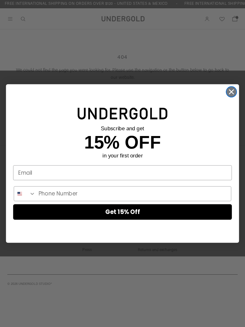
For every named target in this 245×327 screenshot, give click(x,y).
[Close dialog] (231, 92)
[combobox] (24, 193)
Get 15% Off (122, 212)
